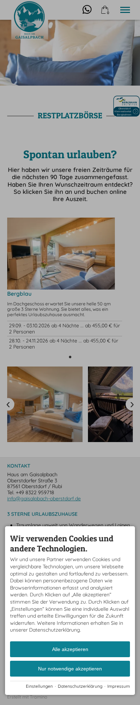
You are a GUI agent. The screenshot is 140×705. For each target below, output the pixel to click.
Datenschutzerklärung (80, 686)
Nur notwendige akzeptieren (70, 669)
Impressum (118, 686)
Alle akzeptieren (70, 649)
